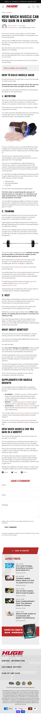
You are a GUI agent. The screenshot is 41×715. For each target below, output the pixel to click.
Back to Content (22, 551)
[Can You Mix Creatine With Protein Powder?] (9, 590)
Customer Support (12, 667)
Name (4, 485)
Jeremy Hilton (12, 25)
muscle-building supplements (19, 420)
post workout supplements (24, 413)
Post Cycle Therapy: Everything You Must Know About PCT (24, 568)
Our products (20, 631)
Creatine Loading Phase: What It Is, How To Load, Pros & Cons (25, 580)
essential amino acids (9, 285)
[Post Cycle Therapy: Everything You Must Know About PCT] (9, 565)
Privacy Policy (35, 533)
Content (9, 12)
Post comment (11, 527)
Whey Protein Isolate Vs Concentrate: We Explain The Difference (26, 616)
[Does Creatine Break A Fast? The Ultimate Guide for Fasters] (9, 600)
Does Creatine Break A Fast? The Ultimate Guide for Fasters (25, 603)
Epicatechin (22, 402)
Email (3, 495)
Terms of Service (8, 535)
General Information (13, 661)
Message (5, 505)
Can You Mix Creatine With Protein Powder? (25, 592)
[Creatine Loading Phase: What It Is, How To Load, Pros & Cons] (9, 577)
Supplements (13, 27)
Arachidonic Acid (26, 406)
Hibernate (5, 323)
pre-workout (20, 283)
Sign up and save (11, 673)
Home (3, 12)
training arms (19, 267)
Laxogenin (23, 394)
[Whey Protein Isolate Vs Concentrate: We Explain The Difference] (9, 613)
